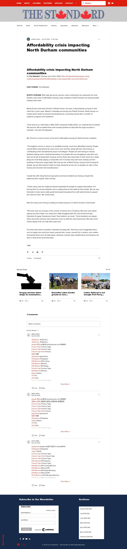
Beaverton (75, 25)
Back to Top (3, 540)
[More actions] (99, 39)
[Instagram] (109, 3)
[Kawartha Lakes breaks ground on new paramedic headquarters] (63, 281)
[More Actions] (99, 335)
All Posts (19, 25)
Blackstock (85, 25)
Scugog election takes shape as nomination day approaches (30, 294)
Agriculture (64, 25)
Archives (54, 25)
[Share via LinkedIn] (37, 252)
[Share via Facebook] (28, 252)
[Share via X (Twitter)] (33, 252)
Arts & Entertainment (40, 25)
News (28, 25)
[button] (36, 3)
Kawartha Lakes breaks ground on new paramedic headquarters (63, 294)
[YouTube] (112, 3)
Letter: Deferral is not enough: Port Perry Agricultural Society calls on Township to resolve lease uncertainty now (94, 294)
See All (108, 269)
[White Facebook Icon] (20, 539)
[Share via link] (42, 252)
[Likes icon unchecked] (33, 388)
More (94, 25)
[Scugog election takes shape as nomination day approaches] (31, 281)
